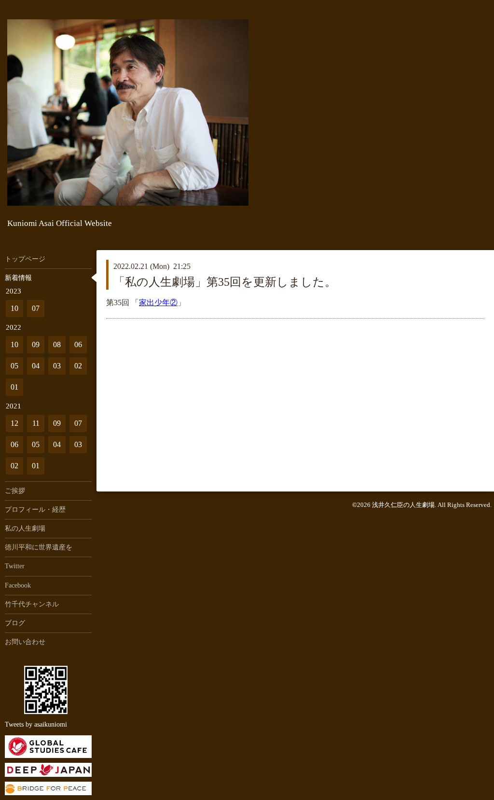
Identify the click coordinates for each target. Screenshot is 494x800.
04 (36, 366)
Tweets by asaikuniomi (36, 724)
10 (14, 308)
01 (14, 387)
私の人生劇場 (25, 528)
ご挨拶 (15, 490)
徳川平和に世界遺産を (38, 547)
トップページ (25, 259)
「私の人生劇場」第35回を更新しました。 (224, 282)
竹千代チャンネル (32, 604)
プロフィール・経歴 (35, 509)
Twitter (15, 566)
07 (36, 308)
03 (57, 366)
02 (78, 366)
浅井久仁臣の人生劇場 (403, 504)
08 (57, 344)
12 (14, 423)
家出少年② (158, 302)
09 (36, 344)
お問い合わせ (25, 642)
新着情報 (18, 277)
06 (78, 344)
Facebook (18, 585)
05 (14, 366)
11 (36, 423)
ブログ (15, 623)
